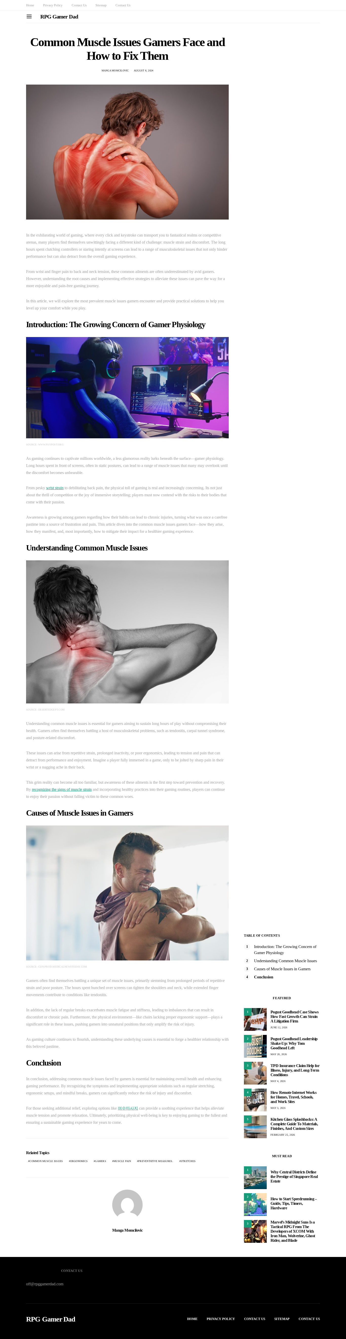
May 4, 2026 (278, 1081)
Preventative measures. (155, 1161)
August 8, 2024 (143, 70)
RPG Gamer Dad (59, 16)
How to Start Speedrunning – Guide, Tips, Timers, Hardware (294, 1203)
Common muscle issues (46, 1161)
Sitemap (100, 5)
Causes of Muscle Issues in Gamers (282, 969)
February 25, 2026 (283, 1134)
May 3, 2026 (278, 1108)
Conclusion (263, 977)
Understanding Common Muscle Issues (285, 961)
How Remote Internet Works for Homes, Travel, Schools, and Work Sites (293, 1097)
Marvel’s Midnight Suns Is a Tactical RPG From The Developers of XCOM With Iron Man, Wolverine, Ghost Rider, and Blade (293, 1231)
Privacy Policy (53, 5)
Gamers (100, 1161)
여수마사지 (128, 1108)
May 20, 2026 (279, 1054)
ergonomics (79, 1161)
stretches (188, 1161)
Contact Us (79, 5)
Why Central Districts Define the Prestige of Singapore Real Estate (294, 1176)
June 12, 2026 (279, 1027)
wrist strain (55, 488)
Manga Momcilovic (115, 70)
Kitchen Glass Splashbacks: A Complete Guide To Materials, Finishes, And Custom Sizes (294, 1124)
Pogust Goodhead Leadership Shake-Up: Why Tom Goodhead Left (294, 1043)
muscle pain (122, 1161)
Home (30, 5)
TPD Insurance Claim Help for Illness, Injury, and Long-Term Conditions (295, 1070)
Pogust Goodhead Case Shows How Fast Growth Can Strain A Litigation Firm (294, 1016)
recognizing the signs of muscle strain (62, 789)
